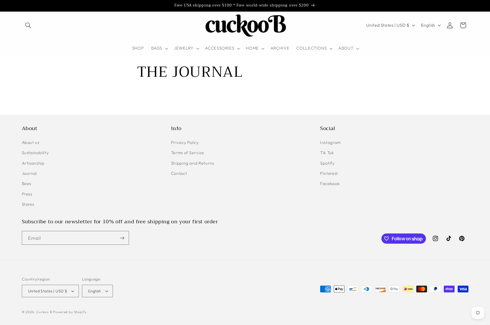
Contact (179, 173)
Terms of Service (187, 152)
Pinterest (329, 173)
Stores (28, 204)
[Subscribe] (121, 238)
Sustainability (35, 152)
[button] (28, 25)
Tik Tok (327, 152)
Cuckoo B (44, 312)
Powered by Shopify (69, 312)
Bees (26, 183)
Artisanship (33, 163)
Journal (29, 173)
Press (27, 194)
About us (30, 142)
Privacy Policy (185, 142)
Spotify (327, 163)
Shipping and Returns (192, 163)
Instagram (330, 142)
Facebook (330, 183)
